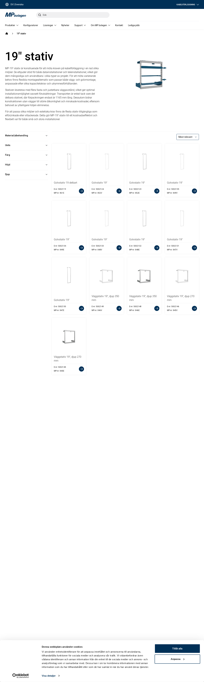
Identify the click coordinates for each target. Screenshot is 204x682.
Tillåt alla (177, 648)
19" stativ (21, 33)
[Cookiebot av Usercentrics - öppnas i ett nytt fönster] (21, 675)
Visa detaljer (49, 675)
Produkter (10, 25)
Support (78, 25)
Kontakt (119, 25)
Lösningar (48, 25)
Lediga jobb (134, 25)
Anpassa (176, 659)
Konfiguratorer (30, 25)
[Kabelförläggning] (6, 33)
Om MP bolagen (99, 25)
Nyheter (65, 25)
